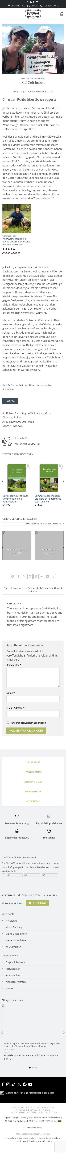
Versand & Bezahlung (28, 1110)
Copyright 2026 (28, 1117)
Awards (30, 1107)
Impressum (51, 1112)
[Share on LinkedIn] (47, 576)
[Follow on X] (19, 1085)
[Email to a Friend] (30, 576)
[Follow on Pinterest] (25, 1085)
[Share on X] (24, 576)
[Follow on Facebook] (28, 2)
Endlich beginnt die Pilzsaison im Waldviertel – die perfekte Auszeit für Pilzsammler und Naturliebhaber (32, 1045)
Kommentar (13, 665)
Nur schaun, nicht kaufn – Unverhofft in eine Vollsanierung (16, 498)
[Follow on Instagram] (31, 2)
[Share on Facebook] (18, 576)
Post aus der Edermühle (33, 78)
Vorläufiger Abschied (17, 549)
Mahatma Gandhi (49, 549)
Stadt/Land (32, 591)
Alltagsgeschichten (12, 1000)
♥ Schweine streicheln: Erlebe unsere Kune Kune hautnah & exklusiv (16, 241)
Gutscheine (17, 1107)
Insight (16, 1117)
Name (10, 692)
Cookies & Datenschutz (23, 1112)
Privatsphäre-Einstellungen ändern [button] (20, 1138)
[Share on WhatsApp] (12, 576)
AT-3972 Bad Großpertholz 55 (18, 1121)
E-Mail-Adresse (15, 707)
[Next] (63, 487)
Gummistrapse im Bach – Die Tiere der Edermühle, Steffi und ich (48, 498)
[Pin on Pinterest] (36, 576)
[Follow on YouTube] (37, 2)
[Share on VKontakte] (41, 576)
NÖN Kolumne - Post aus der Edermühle (43, 523)
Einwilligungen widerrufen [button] (40, 1141)
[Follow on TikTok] (34, 2)
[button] (4, 14)
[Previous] (2, 487)
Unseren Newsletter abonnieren (28, 722)
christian (48, 91)
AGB (40, 1112)
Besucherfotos (45, 1107)
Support (7, 1117)
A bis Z (46, 1110)
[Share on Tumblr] (53, 576)
